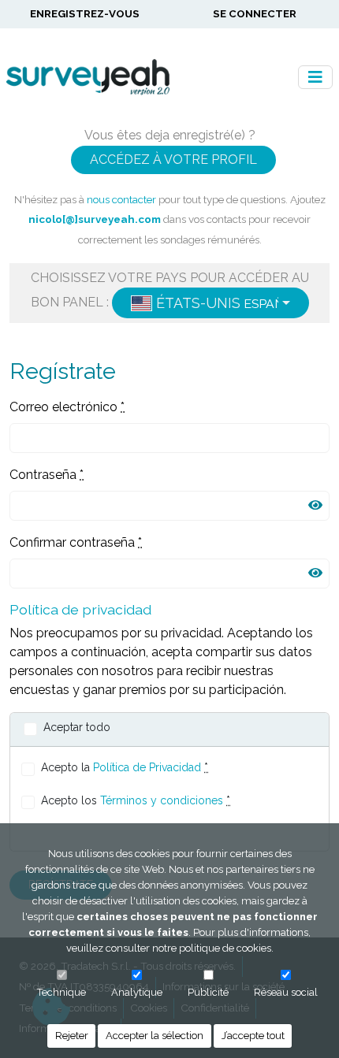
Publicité (208, 992)
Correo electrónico (67, 406)
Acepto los (135, 800)
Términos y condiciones (161, 800)
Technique (61, 992)
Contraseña (46, 474)
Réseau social (286, 992)
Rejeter (71, 1035)
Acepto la (124, 767)
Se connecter (254, 13)
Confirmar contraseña (75, 542)
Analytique (136, 992)
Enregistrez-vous (85, 13)
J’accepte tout (253, 1035)
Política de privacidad (80, 609)
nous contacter (121, 199)
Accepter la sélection (154, 1035)
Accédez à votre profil (173, 159)
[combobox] (210, 303)
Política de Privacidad (147, 767)
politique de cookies (225, 948)
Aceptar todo (76, 727)
